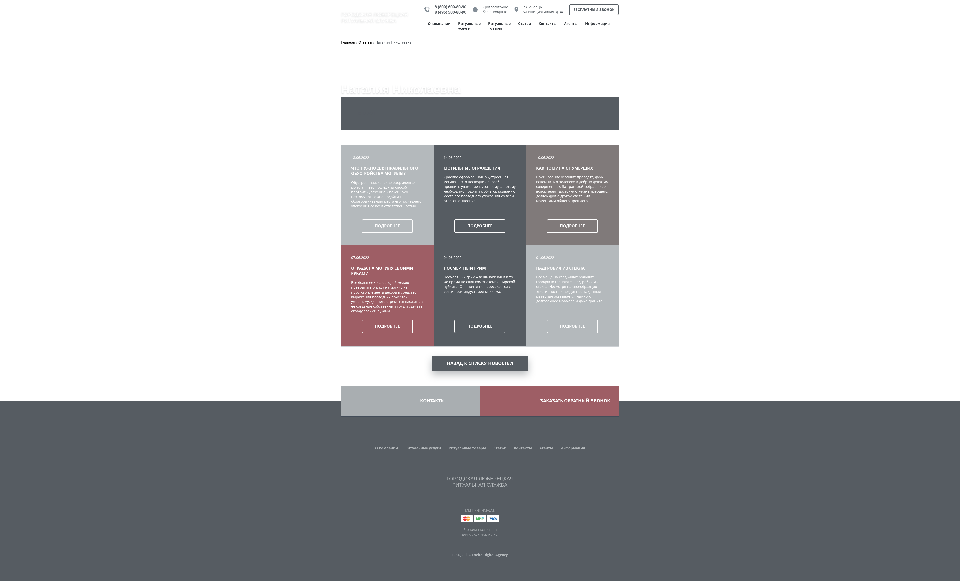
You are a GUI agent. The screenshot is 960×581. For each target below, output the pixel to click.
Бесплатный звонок (594, 9)
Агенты (571, 23)
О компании (439, 23)
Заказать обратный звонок (575, 401)
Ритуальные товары (499, 26)
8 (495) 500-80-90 (450, 12)
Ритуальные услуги (469, 26)
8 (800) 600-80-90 (450, 7)
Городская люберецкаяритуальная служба (374, 17)
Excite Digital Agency (490, 555)
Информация (597, 23)
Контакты (548, 23)
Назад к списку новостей (480, 363)
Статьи (524, 23)
